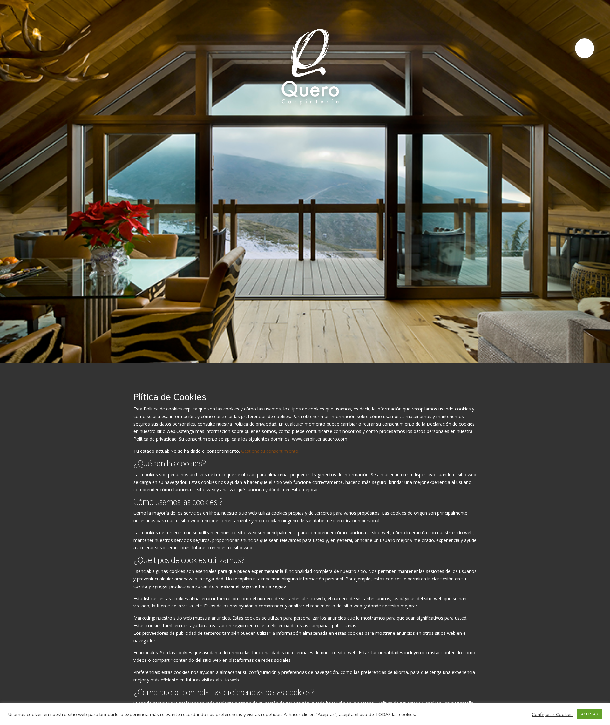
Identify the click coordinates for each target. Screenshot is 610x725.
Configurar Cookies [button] (552, 714)
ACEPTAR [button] (589, 714)
